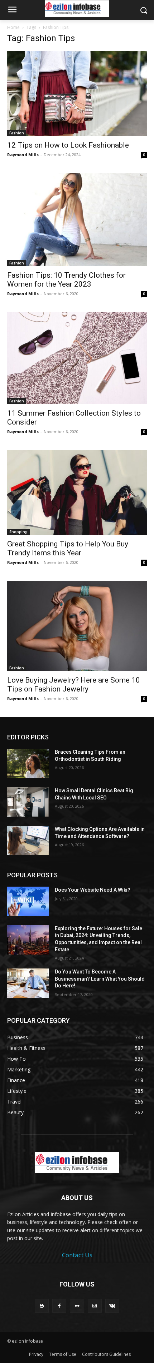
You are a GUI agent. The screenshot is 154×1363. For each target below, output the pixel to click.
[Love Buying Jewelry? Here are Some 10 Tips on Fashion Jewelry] (77, 626)
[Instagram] (95, 1306)
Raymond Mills (23, 154)
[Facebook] (59, 1306)
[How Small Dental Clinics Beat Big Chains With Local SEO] (28, 802)
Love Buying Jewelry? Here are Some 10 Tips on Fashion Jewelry (73, 684)
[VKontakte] (112, 1306)
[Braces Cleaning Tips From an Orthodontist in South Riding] (28, 763)
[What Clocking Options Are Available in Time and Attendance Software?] (28, 840)
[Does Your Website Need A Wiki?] (28, 901)
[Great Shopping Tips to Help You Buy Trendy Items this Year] (77, 492)
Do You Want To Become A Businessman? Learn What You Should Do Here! (100, 978)
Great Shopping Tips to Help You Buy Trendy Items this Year (67, 548)
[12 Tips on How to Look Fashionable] (77, 93)
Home (13, 27)
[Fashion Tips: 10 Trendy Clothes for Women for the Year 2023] (77, 219)
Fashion (16, 132)
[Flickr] (77, 1306)
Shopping (18, 531)
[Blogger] (42, 1306)
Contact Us (77, 1255)
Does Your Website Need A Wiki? (92, 890)
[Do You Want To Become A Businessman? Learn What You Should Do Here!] (28, 983)
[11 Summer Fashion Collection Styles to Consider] (77, 358)
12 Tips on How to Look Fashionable (68, 145)
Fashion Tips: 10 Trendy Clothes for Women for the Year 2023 (66, 279)
